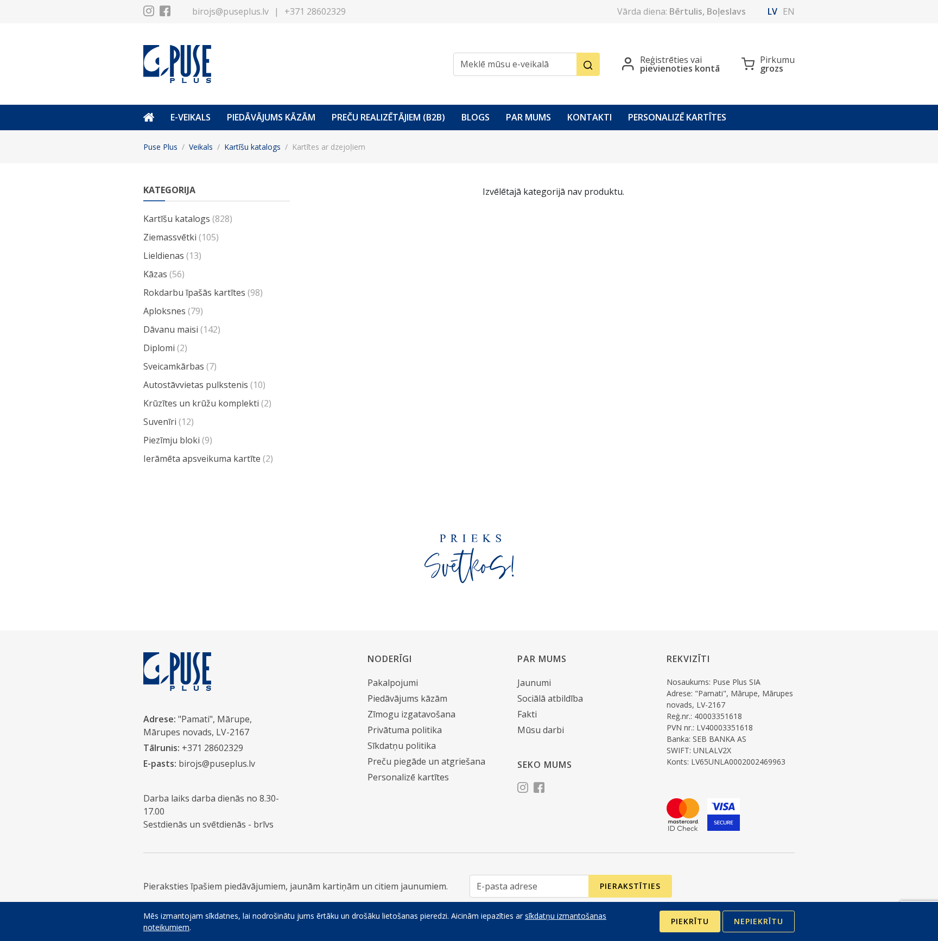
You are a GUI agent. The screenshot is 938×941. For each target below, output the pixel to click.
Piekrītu (690, 921)
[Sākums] (148, 117)
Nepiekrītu (758, 921)
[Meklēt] (588, 64)
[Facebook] (165, 12)
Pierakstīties (630, 886)
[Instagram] (148, 12)
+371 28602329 (315, 11)
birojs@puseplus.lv (230, 11)
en (789, 11)
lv (772, 11)
